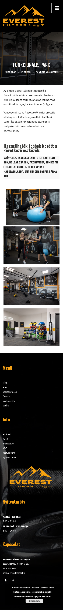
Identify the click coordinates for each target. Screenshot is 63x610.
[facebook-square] (6, 580)
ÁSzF (5, 448)
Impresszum (8, 443)
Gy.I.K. (5, 439)
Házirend (7, 434)
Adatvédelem (9, 452)
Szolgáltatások (10, 391)
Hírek (5, 382)
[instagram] (13, 580)
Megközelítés (9, 401)
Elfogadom (34, 600)
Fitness (26, 72)
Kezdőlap (10, 72)
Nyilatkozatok (9, 457)
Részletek (46, 596)
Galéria (6, 405)
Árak (5, 387)
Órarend (6, 396)
